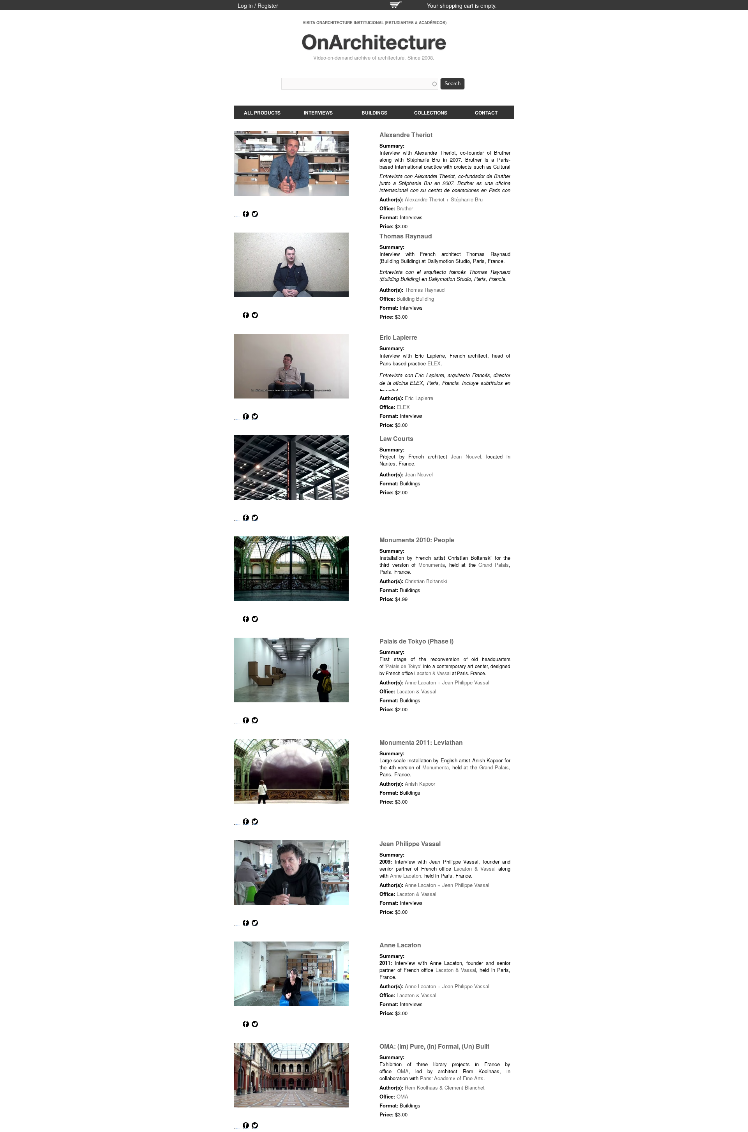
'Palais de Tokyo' (403, 666)
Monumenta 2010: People (416, 539)
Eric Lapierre (398, 337)
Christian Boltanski (426, 581)
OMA (403, 1071)
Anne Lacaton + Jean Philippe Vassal (447, 682)
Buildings (374, 112)
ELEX (434, 363)
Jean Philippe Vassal (410, 843)
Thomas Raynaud (405, 235)
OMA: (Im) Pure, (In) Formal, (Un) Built (434, 1046)
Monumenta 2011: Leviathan (421, 742)
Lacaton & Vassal (432, 673)
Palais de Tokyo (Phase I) (416, 641)
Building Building (415, 298)
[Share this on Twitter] (255, 214)
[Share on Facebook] (246, 214)
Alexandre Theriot (405, 134)
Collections (430, 112)
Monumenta (431, 564)
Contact (486, 112)
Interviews (318, 112)
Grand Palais (493, 564)
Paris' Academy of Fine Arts (451, 1078)
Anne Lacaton (405, 875)
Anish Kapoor (420, 783)
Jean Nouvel (466, 456)
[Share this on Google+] (237, 214)
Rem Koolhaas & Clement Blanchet (445, 1087)
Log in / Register (258, 5)
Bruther (405, 208)
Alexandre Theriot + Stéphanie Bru (444, 199)
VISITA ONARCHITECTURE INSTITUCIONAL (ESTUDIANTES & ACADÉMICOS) (374, 22)
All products (262, 112)
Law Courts (396, 438)
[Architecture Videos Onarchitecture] (374, 47)
